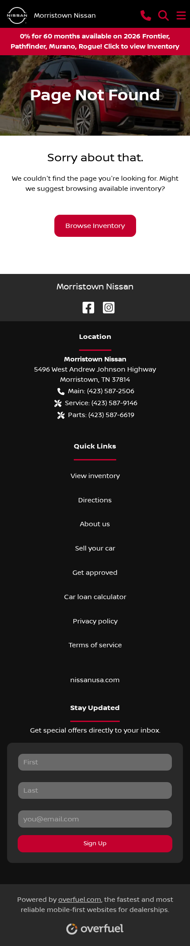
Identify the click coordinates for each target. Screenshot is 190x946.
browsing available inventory (113, 189)
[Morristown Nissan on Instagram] (105, 307)
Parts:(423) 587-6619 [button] (101, 415)
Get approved (95, 573)
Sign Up (95, 843)
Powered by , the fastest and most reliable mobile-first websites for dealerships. (95, 905)
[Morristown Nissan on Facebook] (85, 307)
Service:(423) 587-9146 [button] (101, 403)
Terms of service (95, 645)
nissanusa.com (95, 680)
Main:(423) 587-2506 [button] (101, 391)
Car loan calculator (95, 597)
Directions (95, 500)
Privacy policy (95, 621)
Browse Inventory (95, 226)
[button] (146, 15)
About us (95, 524)
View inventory (95, 476)
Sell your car (95, 548)
